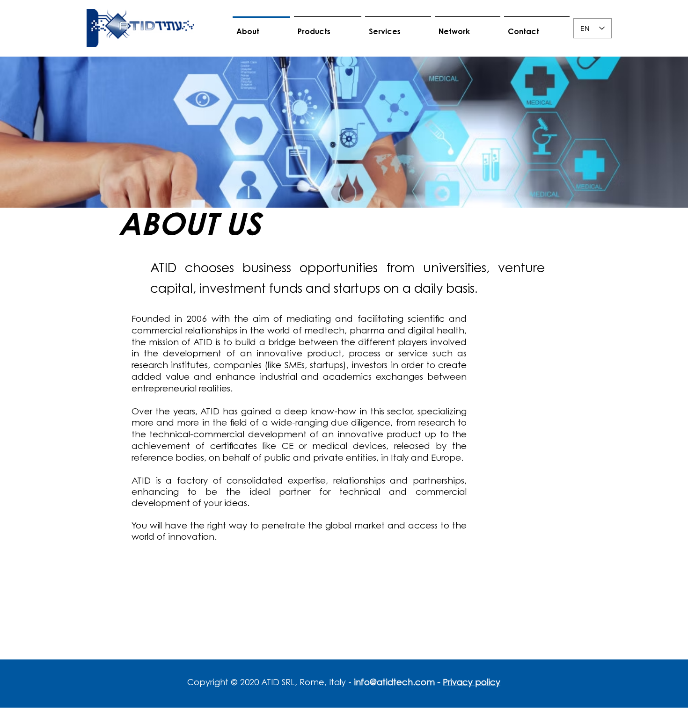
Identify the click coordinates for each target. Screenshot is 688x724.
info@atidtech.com (394, 683)
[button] (327, 28)
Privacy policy (471, 683)
